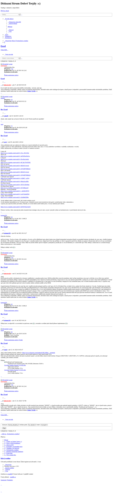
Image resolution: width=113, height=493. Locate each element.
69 (11, 332)
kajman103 (4, 215)
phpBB (10, 474)
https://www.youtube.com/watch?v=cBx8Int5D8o (15, 197)
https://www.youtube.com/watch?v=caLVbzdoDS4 (15, 194)
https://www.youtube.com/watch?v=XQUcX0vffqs (15, 184)
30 (11, 99)
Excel (3, 46)
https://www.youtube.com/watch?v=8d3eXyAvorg (15, 165)
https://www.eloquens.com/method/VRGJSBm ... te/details (38, 352)
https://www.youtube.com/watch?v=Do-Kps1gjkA (15, 159)
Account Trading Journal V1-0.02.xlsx (15, 365)
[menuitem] (14, 22)
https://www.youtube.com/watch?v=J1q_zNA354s (15, 153)
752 (12, 69)
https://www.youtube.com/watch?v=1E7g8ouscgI (14, 188)
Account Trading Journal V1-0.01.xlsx (15, 370)
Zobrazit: (5, 425)
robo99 (3, 98)
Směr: (38, 425)
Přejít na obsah (5, 11)
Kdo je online (5, 458)
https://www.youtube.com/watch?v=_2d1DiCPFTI (15, 191)
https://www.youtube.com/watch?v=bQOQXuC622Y (16, 207)
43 (11, 217)
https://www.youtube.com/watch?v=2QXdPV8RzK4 (15, 169)
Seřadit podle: (24, 425)
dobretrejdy (4, 65)
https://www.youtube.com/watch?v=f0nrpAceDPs (15, 181)
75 (11, 126)
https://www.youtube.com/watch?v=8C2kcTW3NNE (16, 162)
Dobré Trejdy (31, 91)
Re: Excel (4, 109)
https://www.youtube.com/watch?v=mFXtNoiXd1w (15, 156)
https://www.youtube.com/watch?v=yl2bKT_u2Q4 (15, 178)
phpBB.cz (13, 477)
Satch (2, 330)
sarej (2, 124)
